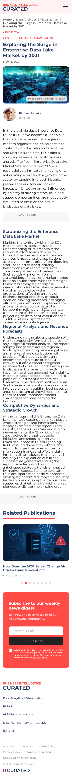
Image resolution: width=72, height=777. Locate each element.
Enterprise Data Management (29, 38)
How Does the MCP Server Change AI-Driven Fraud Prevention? (34, 568)
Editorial (8, 730)
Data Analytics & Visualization (37, 19)
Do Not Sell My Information (19, 757)
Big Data (12, 32)
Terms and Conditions (39, 751)
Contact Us (26, 746)
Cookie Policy (47, 746)
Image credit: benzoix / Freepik (46, 98)
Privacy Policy (11, 751)
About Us (8, 746)
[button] (22, 583)
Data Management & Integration (25, 722)
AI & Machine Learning (18, 714)
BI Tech (8, 706)
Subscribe (36, 641)
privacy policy (39, 657)
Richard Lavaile (30, 113)
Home (7, 19)
